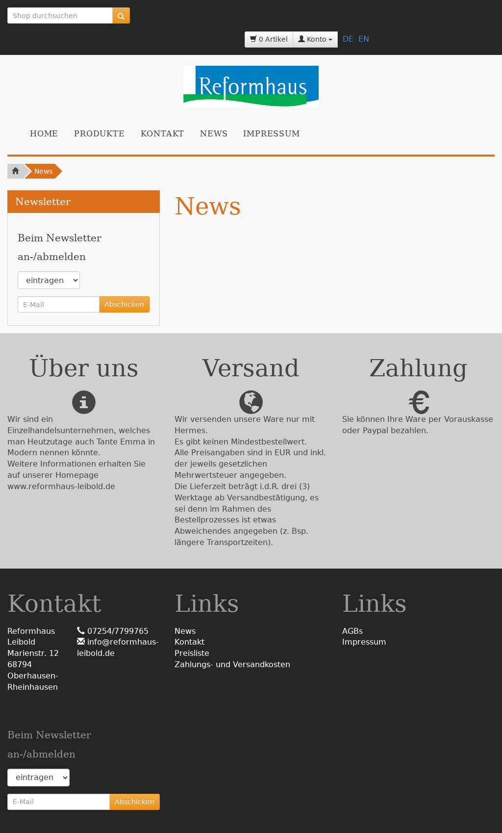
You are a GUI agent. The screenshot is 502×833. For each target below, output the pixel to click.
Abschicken (124, 304)
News (213, 133)
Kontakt (163, 133)
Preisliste (192, 653)
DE (348, 39)
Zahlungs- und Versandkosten (232, 664)
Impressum (271, 133)
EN (363, 39)
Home (44, 133)
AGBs (352, 631)
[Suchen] (121, 15)
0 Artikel (272, 39)
